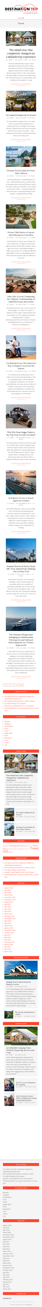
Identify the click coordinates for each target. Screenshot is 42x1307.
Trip (5, 745)
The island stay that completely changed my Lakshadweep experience (21, 53)
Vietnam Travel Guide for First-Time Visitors (21, 171)
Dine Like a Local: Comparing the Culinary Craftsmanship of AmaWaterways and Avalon (21, 299)
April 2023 (7, 940)
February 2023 (9, 942)
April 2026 (7, 893)
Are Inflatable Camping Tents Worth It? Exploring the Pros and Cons (20, 1050)
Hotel (6, 731)
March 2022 (8, 951)
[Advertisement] (21, 1130)
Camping (7, 724)
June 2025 (7, 907)
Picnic (6, 735)
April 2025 (7, 911)
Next (21, 685)
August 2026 (8, 888)
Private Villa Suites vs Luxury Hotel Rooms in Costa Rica (21, 233)
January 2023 (8, 944)
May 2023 (7, 937)
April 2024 (7, 923)
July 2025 (7, 904)
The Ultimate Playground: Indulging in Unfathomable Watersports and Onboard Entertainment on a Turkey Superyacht (21, 639)
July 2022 (7, 947)
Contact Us (7, 1298)
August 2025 (8, 902)
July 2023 (7, 935)
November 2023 (10, 930)
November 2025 (10, 900)
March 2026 (8, 895)
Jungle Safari (8, 733)
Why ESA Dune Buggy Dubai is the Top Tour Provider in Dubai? (21, 433)
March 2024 (8, 926)
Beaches (7, 721)
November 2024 (10, 918)
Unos (19, 1304)
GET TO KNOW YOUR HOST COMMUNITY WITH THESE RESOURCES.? (26, 1098)
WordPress (29, 1304)
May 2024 (7, 921)
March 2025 (8, 914)
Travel (34, 60)
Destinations (8, 726)
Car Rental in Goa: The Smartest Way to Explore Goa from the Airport (21, 366)
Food (6, 728)
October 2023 (9, 933)
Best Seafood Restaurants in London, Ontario (19, 701)
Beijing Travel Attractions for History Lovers (18, 983)
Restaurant (8, 738)
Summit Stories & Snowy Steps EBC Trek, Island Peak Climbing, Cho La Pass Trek (21, 569)
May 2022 (7, 949)
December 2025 (9, 897)
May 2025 (7, 909)
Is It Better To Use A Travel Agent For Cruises (21, 499)
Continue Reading (21, 84)
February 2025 (9, 916)
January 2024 (8, 928)
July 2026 (7, 890)
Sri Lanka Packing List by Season (21, 115)
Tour (6, 740)
